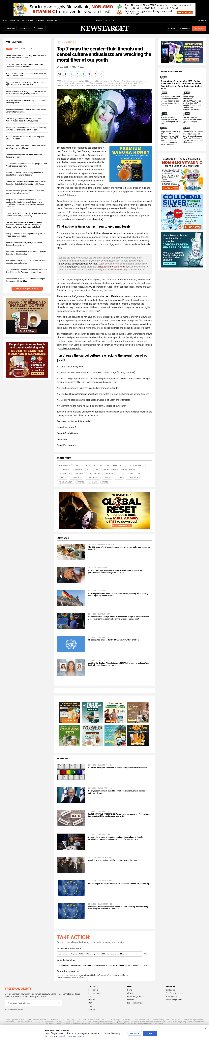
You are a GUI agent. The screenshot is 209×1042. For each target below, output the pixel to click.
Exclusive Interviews (135, 1003)
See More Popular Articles (27, 289)
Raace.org (62, 439)
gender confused (76, 83)
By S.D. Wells (63, 67)
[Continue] (59, 1003)
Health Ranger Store (174, 1000)
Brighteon (14, 20)
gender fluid (88, 83)
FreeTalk (91, 1000)
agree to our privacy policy (71, 1036)
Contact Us (170, 990)
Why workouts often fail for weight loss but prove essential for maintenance (26, 262)
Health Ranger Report (171, 71)
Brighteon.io (93, 990)
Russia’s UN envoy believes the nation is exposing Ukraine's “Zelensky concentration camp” (26, 128)
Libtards (141, 83)
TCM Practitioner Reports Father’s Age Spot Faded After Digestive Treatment (26, 165)
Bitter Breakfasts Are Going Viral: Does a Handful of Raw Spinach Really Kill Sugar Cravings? (26, 92)
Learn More (134, 1033)
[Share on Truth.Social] (90, 74)
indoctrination (108, 83)
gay (148, 81)
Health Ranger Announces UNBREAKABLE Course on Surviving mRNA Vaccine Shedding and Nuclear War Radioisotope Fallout (192, 103)
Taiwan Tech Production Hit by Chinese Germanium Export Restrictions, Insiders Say (26, 214)
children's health (114, 81)
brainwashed (67, 81)
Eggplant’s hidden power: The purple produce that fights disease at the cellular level (26, 83)
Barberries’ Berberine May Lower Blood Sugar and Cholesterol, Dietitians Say (26, 253)
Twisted (118, 85)
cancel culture (78, 81)
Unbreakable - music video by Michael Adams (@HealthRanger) (192, 119)
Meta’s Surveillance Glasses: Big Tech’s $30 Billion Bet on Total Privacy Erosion (26, 56)
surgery (81, 85)
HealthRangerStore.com (111, 266)
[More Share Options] (102, 74)
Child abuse (89, 81)
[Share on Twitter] (72, 74)
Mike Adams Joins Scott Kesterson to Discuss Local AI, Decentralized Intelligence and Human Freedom (170, 101)
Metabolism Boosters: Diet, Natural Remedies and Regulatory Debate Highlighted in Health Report (26, 183)
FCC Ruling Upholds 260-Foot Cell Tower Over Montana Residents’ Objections (24, 65)
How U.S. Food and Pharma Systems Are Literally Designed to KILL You (170, 120)
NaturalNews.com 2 (66, 445)
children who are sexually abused (109, 233)
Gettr (90, 997)
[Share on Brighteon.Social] (60, 74)
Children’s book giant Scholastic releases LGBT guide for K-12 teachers (117, 768)
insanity (117, 83)
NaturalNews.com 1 (66, 427)
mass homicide (94, 219)
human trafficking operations (84, 394)
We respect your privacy (14, 1009)
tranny (87, 85)
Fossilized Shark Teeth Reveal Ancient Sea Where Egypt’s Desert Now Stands (26, 147)
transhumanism (107, 85)
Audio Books (52, 20)
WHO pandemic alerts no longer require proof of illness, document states (25, 235)
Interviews (40, 20)
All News (130, 993)
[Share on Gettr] (96, 74)
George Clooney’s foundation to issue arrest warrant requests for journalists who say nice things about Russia (115, 571)
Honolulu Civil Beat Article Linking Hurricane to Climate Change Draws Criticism (24, 174)
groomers (98, 83)
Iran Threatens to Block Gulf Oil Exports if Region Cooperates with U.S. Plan (25, 280)
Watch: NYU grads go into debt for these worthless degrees (112, 860)
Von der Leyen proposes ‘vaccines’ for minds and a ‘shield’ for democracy (118, 884)
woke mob (126, 85)
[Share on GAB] (84, 74)
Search (203, 20)
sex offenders (113, 296)
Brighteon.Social (94, 993)
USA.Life (91, 1009)
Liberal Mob (132, 83)
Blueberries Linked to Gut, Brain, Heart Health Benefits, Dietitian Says (24, 244)
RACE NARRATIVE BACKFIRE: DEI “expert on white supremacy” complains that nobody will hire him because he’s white (118, 815)
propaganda (61, 85)
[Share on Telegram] (78, 74)
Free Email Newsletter (174, 993)
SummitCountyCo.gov (67, 433)
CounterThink (69, 42)
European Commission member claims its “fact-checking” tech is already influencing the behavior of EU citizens (118, 908)
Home (5, 20)
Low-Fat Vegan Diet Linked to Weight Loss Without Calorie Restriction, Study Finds (23, 119)
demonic (139, 81)
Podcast (130, 1000)
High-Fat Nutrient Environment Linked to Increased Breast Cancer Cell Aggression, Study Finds (26, 271)
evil (145, 81)
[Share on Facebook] (66, 74)
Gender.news (88, 411)
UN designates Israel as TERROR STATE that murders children (113, 640)
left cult (124, 83)
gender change (63, 83)
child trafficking (101, 81)
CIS (123, 81)
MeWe (90, 1003)
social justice (72, 85)
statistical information (70, 348)
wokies (133, 85)
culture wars (130, 81)
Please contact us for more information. (72, 977)
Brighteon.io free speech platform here (78, 263)
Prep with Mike (27, 20)
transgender (95, 85)
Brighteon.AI (73, 266)
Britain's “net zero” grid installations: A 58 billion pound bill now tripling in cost (25, 192)
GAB (90, 1006)
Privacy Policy (171, 997)
